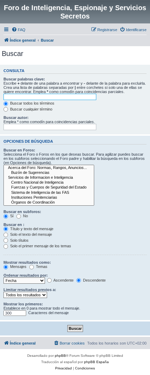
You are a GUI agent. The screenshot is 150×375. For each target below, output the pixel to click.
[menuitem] (18, 30)
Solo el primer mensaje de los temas (40, 246)
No (25, 216)
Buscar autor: (16, 117)
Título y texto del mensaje (31, 229)
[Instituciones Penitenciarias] (48, 197)
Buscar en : (13, 224)
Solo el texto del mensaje (30, 234)
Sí (11, 216)
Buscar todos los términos (31, 103)
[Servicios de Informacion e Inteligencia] (48, 177)
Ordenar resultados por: (25, 275)
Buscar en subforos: (22, 212)
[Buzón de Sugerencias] (48, 172)
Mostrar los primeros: (23, 304)
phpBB (60, 356)
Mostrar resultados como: (27, 262)
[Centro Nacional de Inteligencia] (48, 182)
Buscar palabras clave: (24, 79)
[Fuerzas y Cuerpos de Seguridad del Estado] (48, 187)
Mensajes (18, 266)
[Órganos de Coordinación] (48, 202)
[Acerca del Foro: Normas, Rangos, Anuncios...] (48, 167)
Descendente (94, 280)
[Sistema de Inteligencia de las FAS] (48, 192)
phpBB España (96, 362)
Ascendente (63, 280)
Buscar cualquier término (30, 109)
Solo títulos (19, 240)
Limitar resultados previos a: (29, 290)
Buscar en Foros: (19, 150)
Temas (41, 266)
